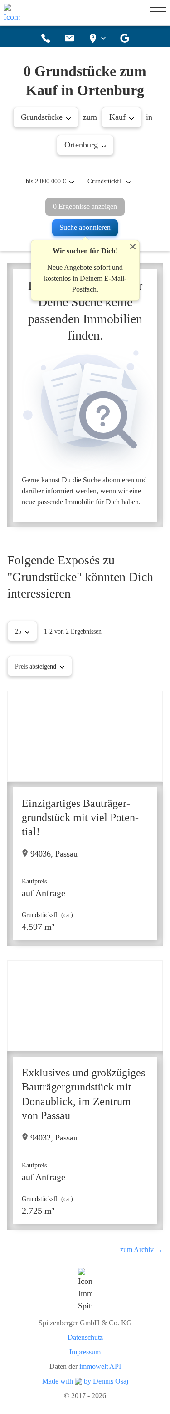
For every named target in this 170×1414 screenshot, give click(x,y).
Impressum (85, 1352)
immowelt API (100, 1366)
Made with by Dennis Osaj (85, 1381)
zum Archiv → (141, 1249)
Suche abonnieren (85, 227)
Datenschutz (85, 1337)
